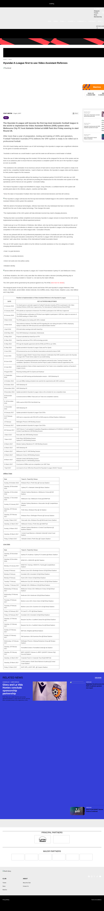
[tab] (91, 94)
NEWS (49, 21)
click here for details (57, 283)
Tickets (4, 882)
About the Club (27, 882)
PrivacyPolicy (6, 899)
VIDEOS (55, 21)
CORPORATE (92, 21)
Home (5, 59)
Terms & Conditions (96, 899)
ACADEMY (71, 21)
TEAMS (62, 21)
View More (98, 677)
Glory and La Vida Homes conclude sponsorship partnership (13, 689)
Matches (5, 889)
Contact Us (26, 886)
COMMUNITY (80, 21)
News (10, 59)
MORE (99, 21)
